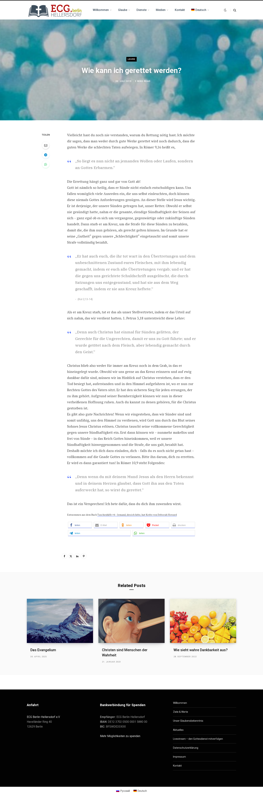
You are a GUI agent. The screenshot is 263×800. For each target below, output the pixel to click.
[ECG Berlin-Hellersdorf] (55, 10)
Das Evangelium (43, 650)
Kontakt (177, 765)
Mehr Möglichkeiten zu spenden (120, 736)
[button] (80, 525)
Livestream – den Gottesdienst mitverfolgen (198, 738)
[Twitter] (71, 556)
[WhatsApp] (45, 164)
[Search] (233, 10)
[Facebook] (64, 556)
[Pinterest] (84, 556)
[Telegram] (45, 154)
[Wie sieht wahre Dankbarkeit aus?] (203, 621)
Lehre (131, 59)
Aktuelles (178, 729)
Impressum (179, 756)
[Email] (45, 145)
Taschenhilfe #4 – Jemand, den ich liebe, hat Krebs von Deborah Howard (137, 514)
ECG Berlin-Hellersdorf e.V (43, 717)
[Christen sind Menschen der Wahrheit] (131, 621)
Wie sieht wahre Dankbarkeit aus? (201, 650)
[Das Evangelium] (60, 621)
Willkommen (180, 702)
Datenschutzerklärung (185, 747)
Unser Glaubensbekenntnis (188, 720)
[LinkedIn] (77, 556)
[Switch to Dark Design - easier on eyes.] (225, 10)
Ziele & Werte (180, 711)
